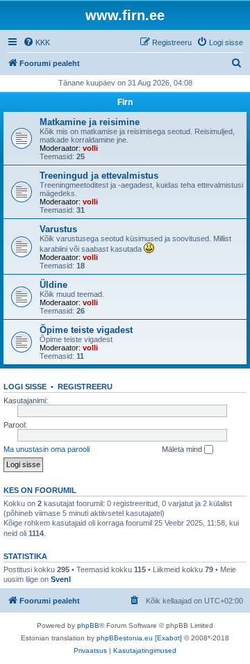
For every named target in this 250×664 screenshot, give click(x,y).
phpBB (88, 625)
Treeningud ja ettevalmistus (99, 175)
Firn (125, 102)
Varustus (58, 229)
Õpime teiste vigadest (86, 330)
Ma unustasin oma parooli (46, 449)
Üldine (53, 285)
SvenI (61, 579)
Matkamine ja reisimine (90, 122)
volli (90, 148)
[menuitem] (36, 42)
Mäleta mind (183, 449)
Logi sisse (25, 386)
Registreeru (85, 386)
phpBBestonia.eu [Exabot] (139, 638)
